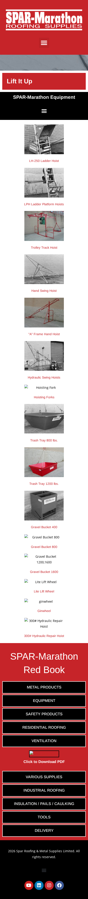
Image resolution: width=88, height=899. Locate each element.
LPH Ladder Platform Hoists (44, 204)
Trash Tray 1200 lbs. (44, 483)
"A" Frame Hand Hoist (44, 334)
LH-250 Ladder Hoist (44, 161)
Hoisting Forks (44, 397)
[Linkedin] (39, 885)
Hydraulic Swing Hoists (44, 377)
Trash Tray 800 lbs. (44, 440)
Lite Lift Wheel (44, 591)
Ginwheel (44, 611)
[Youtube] (28, 885)
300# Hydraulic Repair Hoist (44, 636)
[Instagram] (49, 885)
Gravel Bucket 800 (44, 547)
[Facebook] (59, 885)
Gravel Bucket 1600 (44, 572)
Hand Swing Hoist (44, 290)
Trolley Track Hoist (44, 247)
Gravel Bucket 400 (44, 527)
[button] (44, 43)
